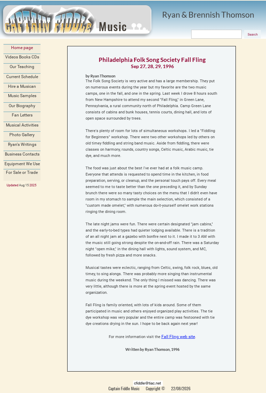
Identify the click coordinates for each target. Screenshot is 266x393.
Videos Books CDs (22, 57)
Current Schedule (22, 76)
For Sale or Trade (22, 172)
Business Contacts (22, 154)
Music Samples (22, 95)
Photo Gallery (22, 134)
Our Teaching (22, 66)
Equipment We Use (22, 163)
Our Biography (22, 105)
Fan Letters (22, 115)
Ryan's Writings (22, 144)
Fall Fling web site (178, 336)
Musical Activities (22, 125)
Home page (22, 47)
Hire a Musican (22, 86)
